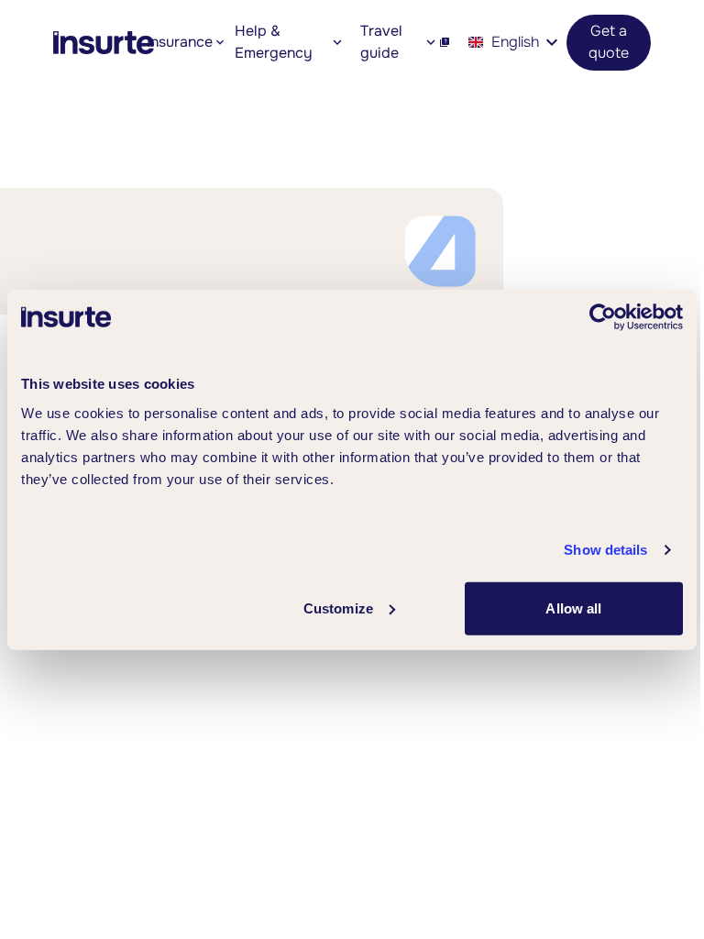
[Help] (444, 42)
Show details (605, 550)
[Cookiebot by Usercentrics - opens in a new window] (602, 317)
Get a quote (608, 41)
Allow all (573, 607)
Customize (338, 607)
